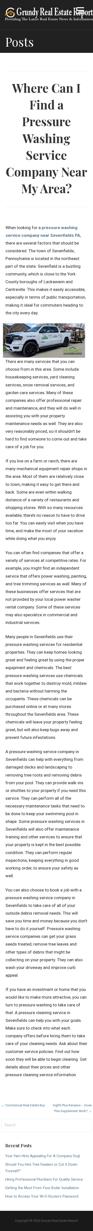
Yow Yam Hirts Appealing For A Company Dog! (42, 1156)
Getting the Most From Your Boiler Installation (42, 1188)
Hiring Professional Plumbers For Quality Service (44, 1179)
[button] (80, 11)
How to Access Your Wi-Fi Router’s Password (41, 1196)
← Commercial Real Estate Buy (23, 1105)
